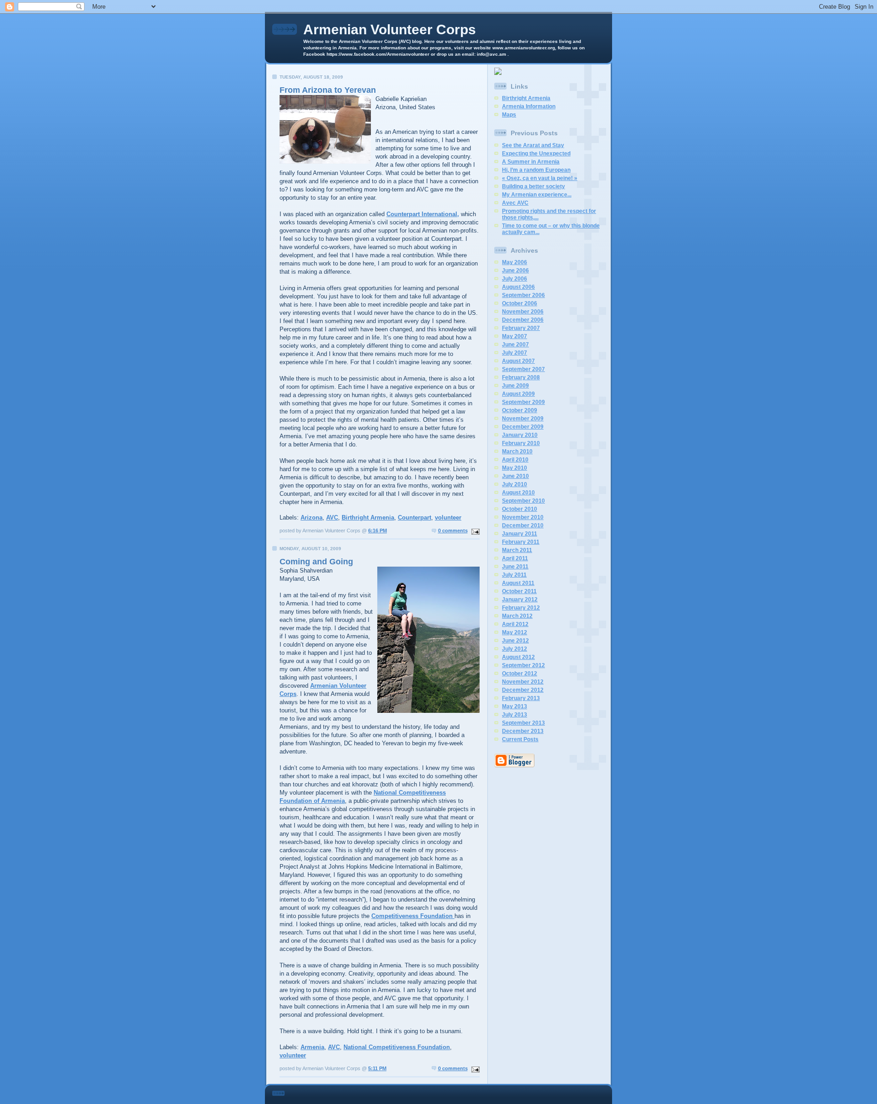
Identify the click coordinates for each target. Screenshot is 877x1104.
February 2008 (521, 377)
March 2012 (517, 616)
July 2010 (514, 484)
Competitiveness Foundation (412, 916)
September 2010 (523, 501)
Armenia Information (528, 106)
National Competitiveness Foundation (396, 1047)
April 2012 (515, 624)
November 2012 (523, 682)
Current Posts (520, 739)
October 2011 (519, 591)
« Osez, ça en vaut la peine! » (539, 178)
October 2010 (519, 509)
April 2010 (515, 459)
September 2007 (523, 369)
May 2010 (514, 468)
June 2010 (515, 476)
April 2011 (515, 558)
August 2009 (518, 394)
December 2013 (523, 731)
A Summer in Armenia (531, 162)
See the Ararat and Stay (533, 145)
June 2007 (515, 344)
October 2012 (519, 673)
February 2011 (520, 542)
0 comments (453, 530)
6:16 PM (377, 530)
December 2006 (523, 320)
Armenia (312, 1047)
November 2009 (523, 418)
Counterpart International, (422, 214)
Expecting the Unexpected (536, 153)
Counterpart (414, 517)
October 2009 (519, 410)
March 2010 (517, 451)
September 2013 (523, 723)
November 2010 (523, 517)
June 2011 (515, 566)
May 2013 (514, 706)
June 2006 (515, 270)
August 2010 (518, 492)
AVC (332, 517)
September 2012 (523, 665)
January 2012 (520, 599)
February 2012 (521, 608)
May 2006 (514, 262)
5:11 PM (377, 1068)
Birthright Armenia (368, 517)
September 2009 (523, 402)
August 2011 (518, 583)
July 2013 (514, 714)
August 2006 (518, 287)
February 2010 (521, 443)
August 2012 (518, 657)
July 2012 (514, 649)
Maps (509, 114)
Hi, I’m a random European (536, 170)
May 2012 (514, 632)
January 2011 (519, 534)
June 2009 (515, 385)
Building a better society (533, 186)
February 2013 (521, 698)
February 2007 (521, 328)
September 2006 (523, 295)
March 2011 (517, 550)
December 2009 (523, 427)
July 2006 (514, 279)
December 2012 (523, 690)
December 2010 (523, 525)
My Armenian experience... (536, 194)
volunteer (448, 517)
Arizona (311, 517)
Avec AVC (515, 203)
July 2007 (514, 353)
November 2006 (523, 311)
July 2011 (514, 575)
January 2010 (520, 435)
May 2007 (514, 336)
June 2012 (515, 640)
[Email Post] (474, 530)
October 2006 (519, 303)
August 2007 (518, 361)
